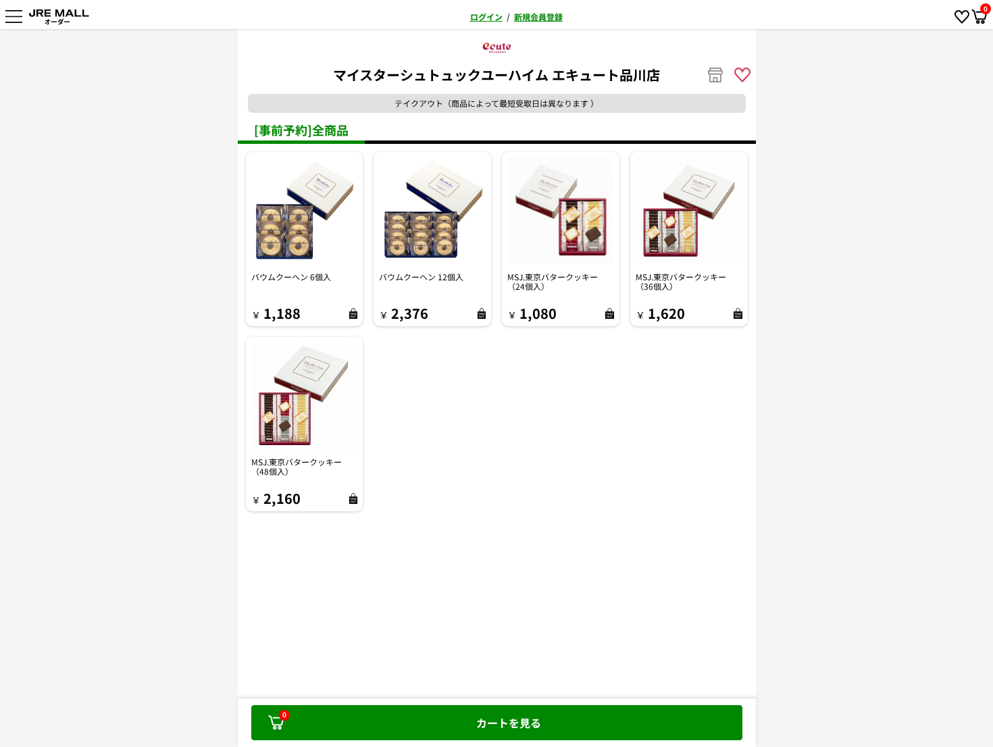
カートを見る (411, 720)
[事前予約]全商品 (301, 129)
